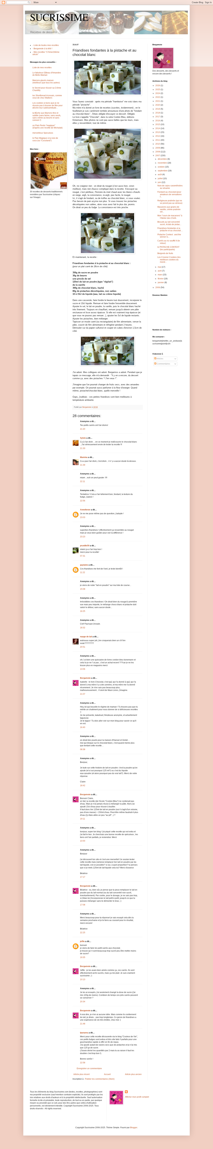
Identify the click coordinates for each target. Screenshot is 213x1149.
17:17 (82, 877)
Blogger (133, 1127)
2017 (158, 116)
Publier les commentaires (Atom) (99, 1079)
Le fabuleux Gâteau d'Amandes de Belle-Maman (46, 74)
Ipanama (84, 1033)
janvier (161, 282)
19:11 (82, 819)
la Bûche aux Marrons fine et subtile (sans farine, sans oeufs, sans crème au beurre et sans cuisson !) (46, 116)
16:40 (82, 727)
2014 (158, 128)
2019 (158, 109)
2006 (158, 287)
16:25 (82, 611)
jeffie (82, 941)
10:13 (82, 979)
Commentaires (163, 364)
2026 (158, 85)
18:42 (82, 785)
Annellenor (85, 510)
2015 (158, 124)
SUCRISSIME (59, 17)
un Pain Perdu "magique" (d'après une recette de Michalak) (47, 126)
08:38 (82, 749)
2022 (158, 97)
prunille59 (84, 545)
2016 (158, 120)
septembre (163, 171)
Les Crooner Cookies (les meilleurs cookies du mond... (169, 259)
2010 (158, 144)
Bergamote (85, 678)
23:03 (82, 517)
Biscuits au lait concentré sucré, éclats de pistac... (169, 223)
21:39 (82, 465)
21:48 (82, 1024)
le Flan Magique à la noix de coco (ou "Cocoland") (45, 139)
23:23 (82, 536)
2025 (158, 89)
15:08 (82, 589)
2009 (158, 148)
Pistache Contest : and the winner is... (169, 235)
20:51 (82, 647)
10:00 (82, 841)
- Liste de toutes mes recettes (45, 45)
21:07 (82, 694)
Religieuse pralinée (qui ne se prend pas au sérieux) (169, 201)
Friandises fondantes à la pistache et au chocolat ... (170, 229)
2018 (158, 113)
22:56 (82, 501)
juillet (160, 178)
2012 (158, 136)
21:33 (82, 448)
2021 (158, 101)
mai (160, 267)
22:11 (82, 481)
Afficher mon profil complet (137, 1097)
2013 (158, 132)
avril (160, 271)
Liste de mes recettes (42, 67)
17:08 (82, 905)
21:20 (82, 429)
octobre (161, 167)
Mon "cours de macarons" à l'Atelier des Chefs (169, 216)
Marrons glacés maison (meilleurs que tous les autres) (46, 81)
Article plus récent (81, 1074)
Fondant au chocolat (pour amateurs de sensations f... (169, 194)
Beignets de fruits (165, 253)
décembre (162, 159)
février (161, 278)
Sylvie (83, 438)
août (160, 174)
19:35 (82, 957)
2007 (158, 155)
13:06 (82, 669)
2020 (158, 105)
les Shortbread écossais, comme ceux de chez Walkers (47, 96)
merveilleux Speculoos (42, 133)
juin (160, 182)
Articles (159, 358)
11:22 (82, 572)
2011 (158, 140)
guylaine (84, 565)
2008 (158, 152)
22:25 (82, 932)
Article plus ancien (133, 1074)
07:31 (82, 556)
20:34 (82, 1001)
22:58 (82, 1062)
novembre (162, 163)
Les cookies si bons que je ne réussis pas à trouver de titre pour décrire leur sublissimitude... (47, 105)
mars (160, 274)
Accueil (107, 1074)
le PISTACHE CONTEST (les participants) (168, 248)
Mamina (84, 457)
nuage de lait (86, 636)
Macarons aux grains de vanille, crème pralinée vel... (169, 209)
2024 (158, 93)
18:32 (82, 627)
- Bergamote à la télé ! (42, 48)
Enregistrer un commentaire (89, 1068)
